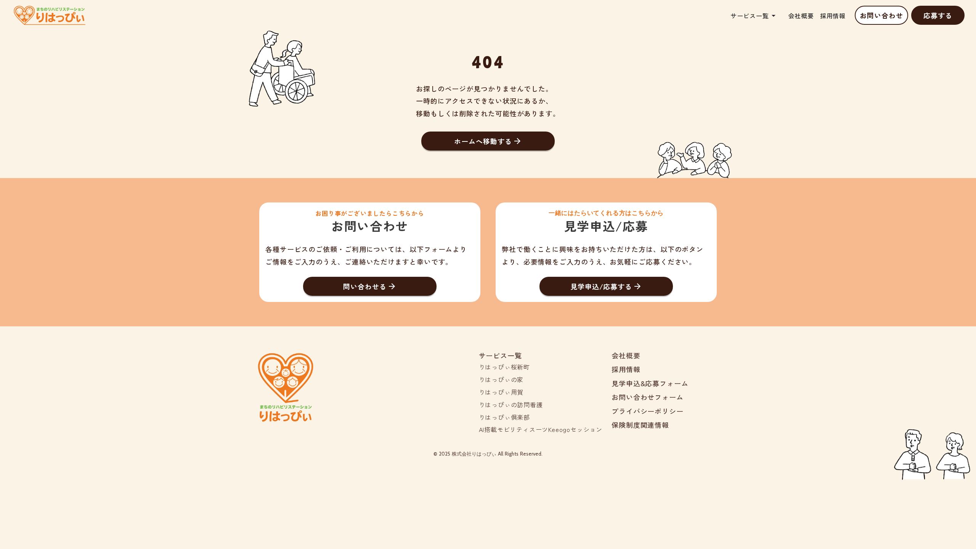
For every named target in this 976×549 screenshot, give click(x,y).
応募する (937, 15)
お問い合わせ (881, 15)
